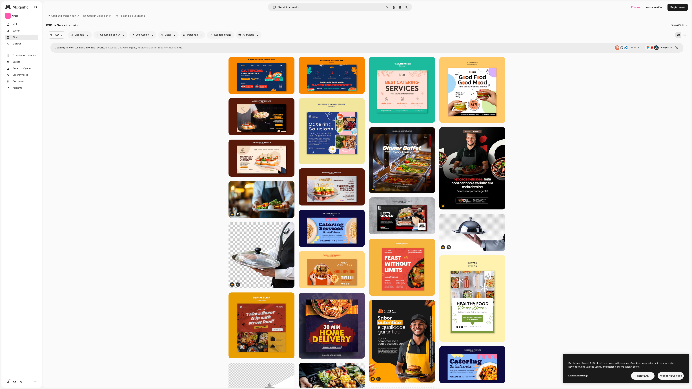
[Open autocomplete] (273, 7)
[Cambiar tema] (21, 382)
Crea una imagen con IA (65, 15)
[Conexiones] (8, 382)
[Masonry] (678, 35)
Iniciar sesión (654, 7)
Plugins (665, 47)
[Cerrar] (677, 48)
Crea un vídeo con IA (99, 15)
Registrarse (677, 7)
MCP (633, 47)
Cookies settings (578, 375)
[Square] (685, 35)
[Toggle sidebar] (35, 7)
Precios (635, 7)
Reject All (643, 375)
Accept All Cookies (671, 375)
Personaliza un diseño (132, 15)
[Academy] (14, 382)
